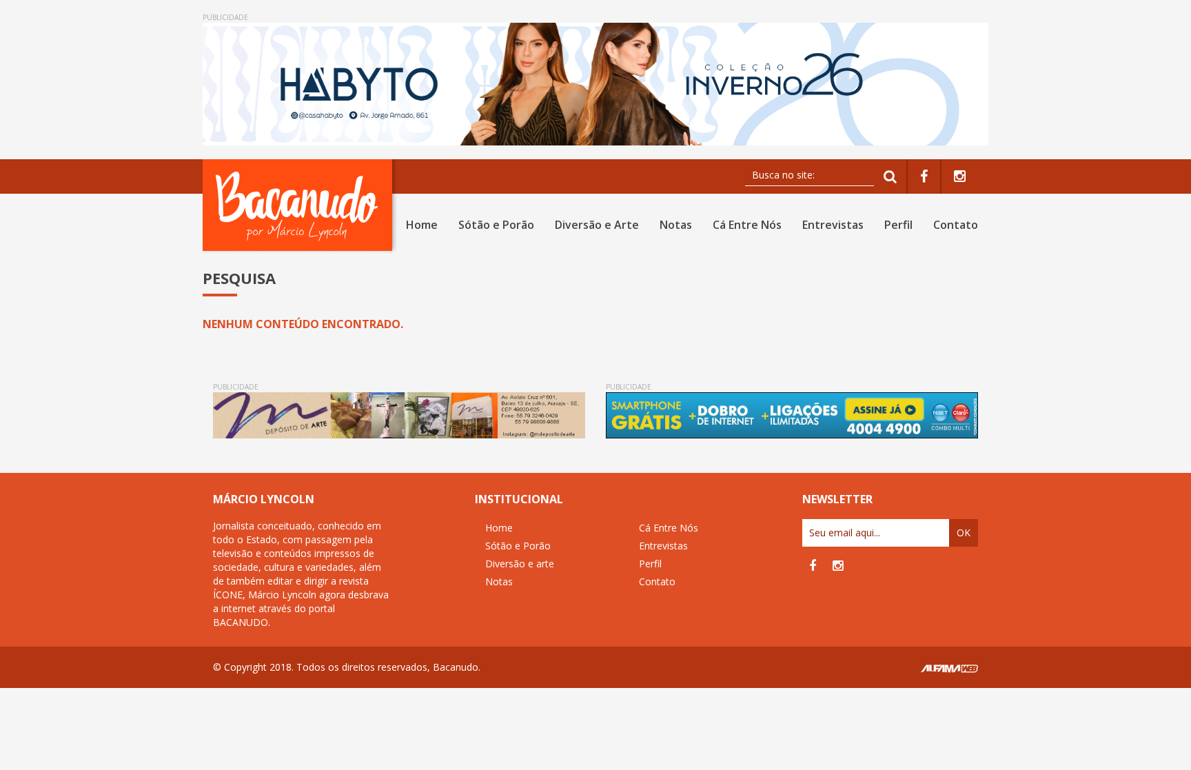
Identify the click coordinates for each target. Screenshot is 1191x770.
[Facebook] (924, 176)
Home (422, 224)
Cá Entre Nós (747, 224)
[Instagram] (959, 176)
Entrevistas (833, 224)
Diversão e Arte (597, 224)
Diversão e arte (519, 563)
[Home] (300, 205)
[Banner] (595, 84)
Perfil (898, 224)
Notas (676, 224)
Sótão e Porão (496, 224)
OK (963, 532)
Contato (955, 224)
